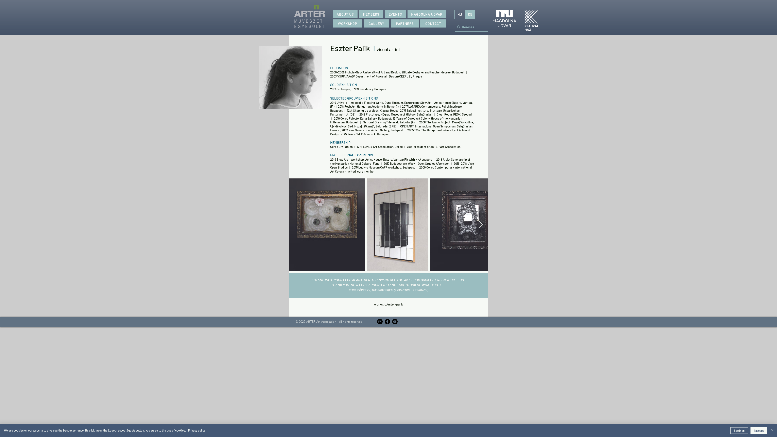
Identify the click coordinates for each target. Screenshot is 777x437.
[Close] (772, 430)
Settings (739, 430)
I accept (759, 430)
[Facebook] (387, 321)
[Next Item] (480, 225)
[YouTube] (395, 321)
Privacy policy (196, 430)
